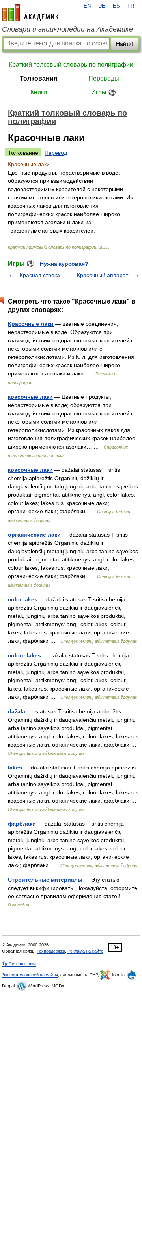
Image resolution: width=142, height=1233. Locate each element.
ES (116, 6)
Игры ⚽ (103, 92)
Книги (38, 92)
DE (101, 6)
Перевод (56, 153)
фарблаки (22, 823)
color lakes (22, 599)
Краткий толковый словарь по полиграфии (71, 64)
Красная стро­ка (40, 275)
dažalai (17, 711)
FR (130, 6)
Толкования (38, 78)
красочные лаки (30, 397)
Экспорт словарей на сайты (30, 974)
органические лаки (34, 534)
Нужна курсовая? (64, 264)
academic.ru (30, 12)
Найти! (124, 44)
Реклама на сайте (85, 951)
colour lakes (24, 655)
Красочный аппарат (102, 275)
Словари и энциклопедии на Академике (67, 29)
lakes (15, 767)
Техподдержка (51, 951)
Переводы (103, 78)
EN (87, 6)
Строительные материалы (45, 879)
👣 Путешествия (19, 963)
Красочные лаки (31, 324)
